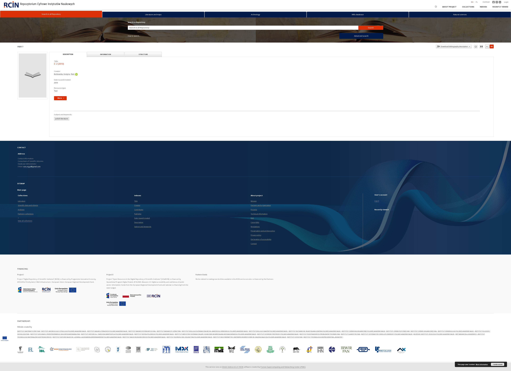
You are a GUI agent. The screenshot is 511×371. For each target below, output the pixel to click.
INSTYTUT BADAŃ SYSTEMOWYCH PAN (142, 331)
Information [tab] (105, 54)
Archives (21, 210)
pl (477, 2)
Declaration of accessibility (261, 239)
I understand (497, 364)
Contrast (486, 2)
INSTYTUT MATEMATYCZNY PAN (28, 331)
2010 (56, 83)
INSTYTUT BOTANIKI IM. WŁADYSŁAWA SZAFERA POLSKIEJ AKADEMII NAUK (315, 331)
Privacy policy (256, 235)
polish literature (61, 119)
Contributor (138, 210)
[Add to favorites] (475, 46)
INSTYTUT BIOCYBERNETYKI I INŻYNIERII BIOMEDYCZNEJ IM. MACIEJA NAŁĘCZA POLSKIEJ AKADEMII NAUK (249, 337)
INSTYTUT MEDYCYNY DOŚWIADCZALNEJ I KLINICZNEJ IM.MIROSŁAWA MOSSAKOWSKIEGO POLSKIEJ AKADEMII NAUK (215, 334)
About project (449, 7)
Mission (254, 201)
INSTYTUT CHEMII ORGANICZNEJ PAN (424, 331)
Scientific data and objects (28, 205)
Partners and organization (261, 205)
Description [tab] (68, 54)
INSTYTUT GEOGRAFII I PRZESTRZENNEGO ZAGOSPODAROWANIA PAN (55, 334)
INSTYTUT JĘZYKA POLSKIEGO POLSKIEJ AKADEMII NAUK (154, 334)
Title (136, 201)
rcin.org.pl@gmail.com (32, 166)
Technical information (259, 214)
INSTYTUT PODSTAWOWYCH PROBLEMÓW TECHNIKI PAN (320, 334)
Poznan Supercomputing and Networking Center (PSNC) (283, 367)
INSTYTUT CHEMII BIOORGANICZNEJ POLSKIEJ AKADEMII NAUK (363, 331)
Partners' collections (26, 214)
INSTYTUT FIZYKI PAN (295, 337)
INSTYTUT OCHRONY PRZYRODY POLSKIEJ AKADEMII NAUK (278, 334)
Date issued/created (142, 218)
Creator (137, 205)
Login (506, 2)
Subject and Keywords (142, 227)
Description (138, 222)
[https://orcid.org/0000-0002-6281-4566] (76, 74)
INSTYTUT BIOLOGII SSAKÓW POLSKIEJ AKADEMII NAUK (268, 331)
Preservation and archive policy (263, 231)
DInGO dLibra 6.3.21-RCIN (232, 367)
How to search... (134, 36)
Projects (254, 210)
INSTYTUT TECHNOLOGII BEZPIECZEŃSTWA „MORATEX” (323, 337)
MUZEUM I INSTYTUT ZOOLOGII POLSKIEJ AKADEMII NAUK (434, 334)
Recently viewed (500, 7)
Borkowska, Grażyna (62, 74)
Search (371, 27)
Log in (376, 201)
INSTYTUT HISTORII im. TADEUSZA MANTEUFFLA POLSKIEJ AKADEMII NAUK (107, 334)
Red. (73, 74)
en (492, 46)
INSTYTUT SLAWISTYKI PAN (350, 334)
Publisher (137, 214)
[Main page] (435, 7)
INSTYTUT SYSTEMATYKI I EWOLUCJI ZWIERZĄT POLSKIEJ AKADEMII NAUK (387, 334)
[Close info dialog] (481, 46)
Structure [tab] (143, 54)
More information (482, 364)
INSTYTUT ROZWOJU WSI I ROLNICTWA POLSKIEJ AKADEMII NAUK (189, 337)
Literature (21, 201)
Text (55, 91)
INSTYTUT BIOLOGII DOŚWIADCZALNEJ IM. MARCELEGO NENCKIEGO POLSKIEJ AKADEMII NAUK (215, 331)
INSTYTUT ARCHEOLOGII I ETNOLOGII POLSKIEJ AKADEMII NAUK (63, 331)
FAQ (252, 218)
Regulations (255, 227)
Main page (21, 190)
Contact (254, 244)
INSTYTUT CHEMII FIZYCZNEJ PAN (398, 331)
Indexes (483, 7)
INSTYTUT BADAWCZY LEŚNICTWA (169, 331)
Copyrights (255, 222)
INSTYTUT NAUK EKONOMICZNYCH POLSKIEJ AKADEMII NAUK (144, 337)
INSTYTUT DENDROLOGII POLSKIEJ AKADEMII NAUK (456, 331)
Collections (468, 7)
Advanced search (361, 36)
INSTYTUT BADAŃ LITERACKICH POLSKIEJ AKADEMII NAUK (107, 331)
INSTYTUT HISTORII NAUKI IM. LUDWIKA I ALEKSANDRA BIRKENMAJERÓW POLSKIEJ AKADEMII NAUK (87, 337)
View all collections (25, 221)
